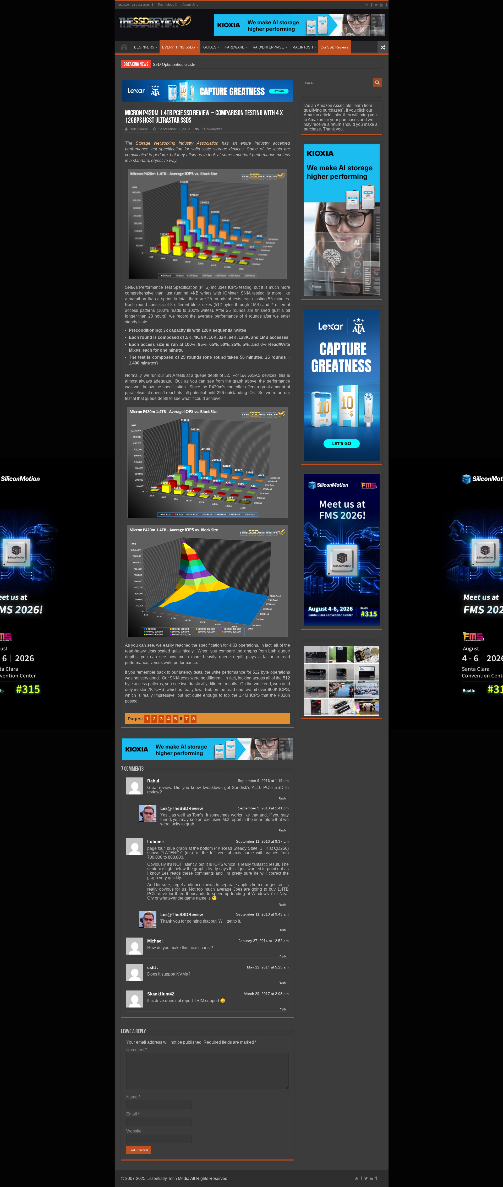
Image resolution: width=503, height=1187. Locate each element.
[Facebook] (371, 5)
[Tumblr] (386, 5)
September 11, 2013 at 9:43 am (262, 914)
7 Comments (211, 129)
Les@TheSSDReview (181, 808)
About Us (188, 5)
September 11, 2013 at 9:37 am (262, 841)
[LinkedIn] (382, 5)
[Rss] (367, 5)
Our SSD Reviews (334, 47)
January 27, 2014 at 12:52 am (264, 941)
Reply (282, 798)
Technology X (167, 5)
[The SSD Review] (155, 20)
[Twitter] (376, 5)
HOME (124, 46)
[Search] (377, 82)
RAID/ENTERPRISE (268, 47)
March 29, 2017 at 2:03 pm (266, 994)
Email (133, 1114)
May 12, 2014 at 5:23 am (268, 967)
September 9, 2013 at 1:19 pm (263, 781)
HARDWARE (234, 47)
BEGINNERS (144, 47)
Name (133, 1097)
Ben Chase (139, 129)
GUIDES (209, 47)
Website (133, 1131)
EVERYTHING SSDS (178, 47)
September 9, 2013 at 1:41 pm (263, 808)
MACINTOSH (302, 47)
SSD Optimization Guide (174, 64)
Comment (136, 1049)
